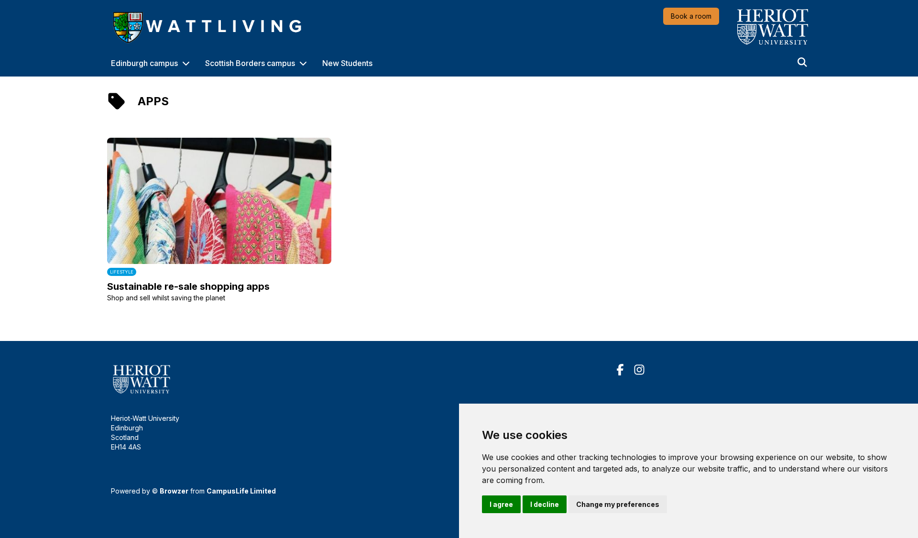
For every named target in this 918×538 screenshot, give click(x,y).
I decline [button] (544, 504)
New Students (347, 63)
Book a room (691, 16)
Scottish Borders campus (250, 63)
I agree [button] (501, 504)
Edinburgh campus (144, 63)
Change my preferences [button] (617, 504)
